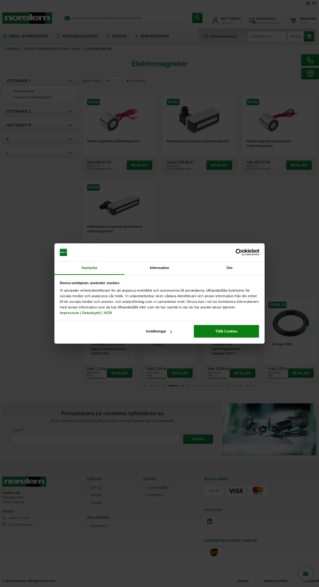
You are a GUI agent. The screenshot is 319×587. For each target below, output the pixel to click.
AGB (108, 313)
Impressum (69, 313)
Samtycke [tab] (90, 268)
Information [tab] (159, 268)
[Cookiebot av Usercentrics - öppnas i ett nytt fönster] (239, 252)
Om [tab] (229, 268)
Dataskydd (91, 313)
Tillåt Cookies (226, 331)
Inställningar (156, 331)
